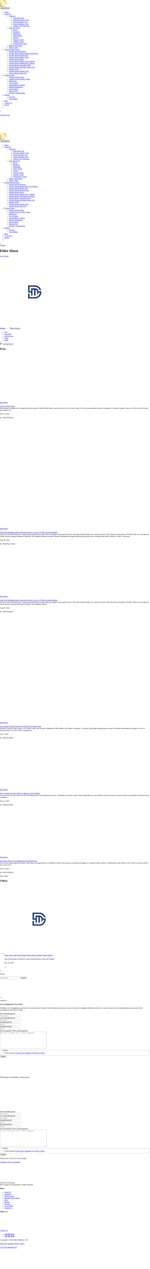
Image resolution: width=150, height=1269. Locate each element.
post (5, 332)
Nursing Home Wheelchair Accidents (22, 63)
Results (6, 95)
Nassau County (18, 40)
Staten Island (17, 36)
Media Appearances (16, 46)
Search (6, 105)
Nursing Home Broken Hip (18, 55)
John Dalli (17, 955)
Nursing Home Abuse (12, 50)
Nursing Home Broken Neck (19, 57)
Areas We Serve (14, 28)
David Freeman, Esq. (20, 22)
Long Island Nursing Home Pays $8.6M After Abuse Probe (20, 726)
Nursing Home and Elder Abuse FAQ (22, 67)
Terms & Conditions (7, 1244)
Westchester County (20, 44)
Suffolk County (18, 42)
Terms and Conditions (23, 1053)
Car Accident (13, 83)
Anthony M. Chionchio (21, 26)
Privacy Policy (40, 1053)
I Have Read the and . (24, 1053)
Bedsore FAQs (14, 69)
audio (6, 340)
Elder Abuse (8, 955)
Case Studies (13, 99)
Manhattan (17, 34)
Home (6, 12)
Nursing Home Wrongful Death (20, 65)
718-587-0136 (5, 115)
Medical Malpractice (16, 87)
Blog (6, 101)
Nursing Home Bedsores (17, 51)
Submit (3, 1056)
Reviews (12, 97)
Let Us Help (4, 256)
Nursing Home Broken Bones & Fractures (23, 53)
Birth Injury (13, 81)
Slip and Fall (13, 91)
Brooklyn (16, 32)
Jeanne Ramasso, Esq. (21, 24)
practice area (8, 336)
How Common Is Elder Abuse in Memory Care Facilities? (20, 793)
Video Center (13, 48)
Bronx (15, 30)
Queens (15, 38)
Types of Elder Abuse (7, 406)
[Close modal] (1, 970)
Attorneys (12, 16)
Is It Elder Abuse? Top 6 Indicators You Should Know (19, 861)
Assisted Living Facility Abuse (19, 79)
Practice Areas (9, 75)
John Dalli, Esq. (18, 18)
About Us (7, 14)
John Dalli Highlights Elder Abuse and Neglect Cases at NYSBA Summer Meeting (29, 532)
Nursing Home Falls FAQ (18, 73)
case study (8, 334)
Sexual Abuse (13, 89)
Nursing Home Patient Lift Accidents (21, 61)
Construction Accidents (17, 85)
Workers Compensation (17, 93)
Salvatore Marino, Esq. (21, 20)
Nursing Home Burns (16, 59)
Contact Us (8, 103)
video (6, 338)
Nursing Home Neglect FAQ (19, 71)
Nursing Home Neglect (45, 955)
